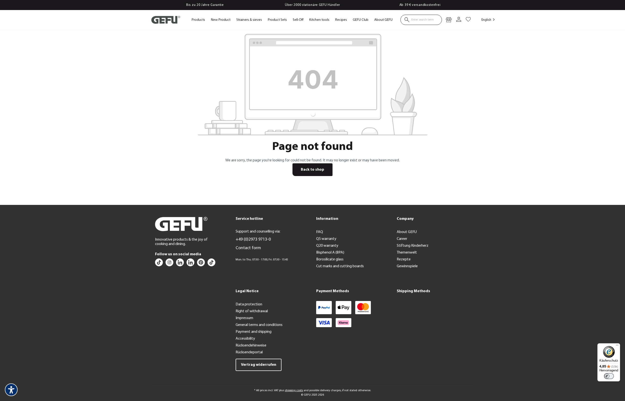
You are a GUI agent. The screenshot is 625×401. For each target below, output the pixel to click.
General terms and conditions (259, 325)
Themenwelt (407, 253)
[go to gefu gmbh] (201, 264)
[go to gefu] (170, 264)
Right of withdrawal (252, 311)
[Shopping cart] (473, 17)
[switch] (609, 376)
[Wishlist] (468, 19)
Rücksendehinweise (251, 345)
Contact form (248, 248)
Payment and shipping (253, 332)
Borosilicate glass (330, 259)
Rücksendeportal (249, 352)
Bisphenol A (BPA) (330, 253)
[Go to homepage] (165, 20)
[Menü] (617, 346)
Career (402, 239)
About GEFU (407, 232)
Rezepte (404, 259)
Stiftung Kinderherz (412, 246)
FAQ (319, 232)
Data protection (249, 304)
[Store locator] (449, 19)
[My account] (459, 19)
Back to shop (312, 170)
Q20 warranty (327, 246)
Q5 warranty (326, 239)
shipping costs (294, 390)
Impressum (244, 318)
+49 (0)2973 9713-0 (253, 239)
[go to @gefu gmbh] (159, 264)
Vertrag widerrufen (258, 365)
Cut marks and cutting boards (340, 266)
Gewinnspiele (407, 266)
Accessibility (245, 339)
